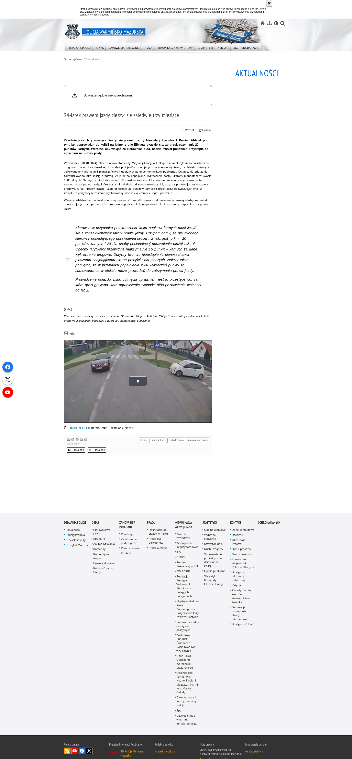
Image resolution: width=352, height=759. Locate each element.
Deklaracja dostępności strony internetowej (240, 613)
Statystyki (209, 523)
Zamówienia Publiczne (127, 525)
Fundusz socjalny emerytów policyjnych (187, 626)
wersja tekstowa (254, 752)
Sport (179, 710)
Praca (151, 523)
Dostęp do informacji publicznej (238, 576)
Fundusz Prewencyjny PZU (187, 564)
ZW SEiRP (183, 571)
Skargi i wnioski (242, 554)
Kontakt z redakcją (165, 752)
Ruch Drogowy (213, 549)
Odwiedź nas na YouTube (74, 751)
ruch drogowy (176, 440)
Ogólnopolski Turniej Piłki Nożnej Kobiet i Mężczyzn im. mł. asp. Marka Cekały (187, 682)
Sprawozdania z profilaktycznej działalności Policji (214, 560)
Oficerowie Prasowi (238, 542)
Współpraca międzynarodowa (187, 545)
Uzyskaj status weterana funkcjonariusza (186, 719)
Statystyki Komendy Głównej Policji (213, 580)
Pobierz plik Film (79, 427)
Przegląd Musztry (77, 545)
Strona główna (73, 59)
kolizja (143, 440)
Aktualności (93, 59)
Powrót (189, 130)
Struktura (99, 539)
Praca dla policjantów (156, 541)
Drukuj (206, 130)
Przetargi (127, 534)
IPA (178, 552)
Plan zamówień (131, 548)
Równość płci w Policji (103, 570)
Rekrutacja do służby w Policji (158, 532)
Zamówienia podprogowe (129, 541)
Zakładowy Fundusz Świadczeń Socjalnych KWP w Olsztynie (186, 643)
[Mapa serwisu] (269, 23)
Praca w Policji (158, 548)
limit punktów (158, 440)
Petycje (236, 585)
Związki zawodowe (183, 536)
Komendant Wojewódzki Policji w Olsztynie (243, 563)
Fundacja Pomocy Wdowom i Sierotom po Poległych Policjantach (184, 586)
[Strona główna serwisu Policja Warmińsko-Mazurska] (263, 23)
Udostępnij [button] (78, 450)
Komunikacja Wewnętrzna (183, 525)
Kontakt (126, 553)
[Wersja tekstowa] (276, 23)
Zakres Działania (104, 544)
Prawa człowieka (104, 563)
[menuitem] (80, 47)
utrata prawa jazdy (197, 440)
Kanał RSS (67, 751)
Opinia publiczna (215, 571)
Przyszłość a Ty (76, 540)
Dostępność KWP (243, 624)
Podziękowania (75, 535)
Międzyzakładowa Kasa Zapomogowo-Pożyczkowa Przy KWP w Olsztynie (187, 609)
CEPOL (181, 557)
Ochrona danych (269, 523)
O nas (95, 523)
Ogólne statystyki (215, 530)
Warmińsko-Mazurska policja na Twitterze (89, 751)
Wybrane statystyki (210, 537)
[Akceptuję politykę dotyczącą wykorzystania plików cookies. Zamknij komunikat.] (269, 3)
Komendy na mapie (101, 556)
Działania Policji (75, 523)
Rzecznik (237, 535)
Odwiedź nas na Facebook (82, 751)
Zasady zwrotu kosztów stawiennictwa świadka (241, 596)
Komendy (99, 549)
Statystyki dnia (213, 544)
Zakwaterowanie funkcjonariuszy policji (187, 701)
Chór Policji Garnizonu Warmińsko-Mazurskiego (184, 662)
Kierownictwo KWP (101, 532)
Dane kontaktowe (243, 530)
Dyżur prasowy (241, 549)
